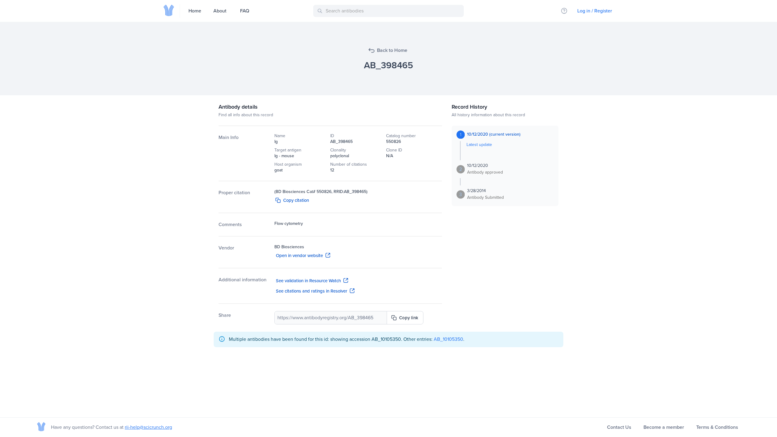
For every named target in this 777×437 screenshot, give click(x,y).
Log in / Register (594, 10)
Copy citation (296, 200)
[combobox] (389, 11)
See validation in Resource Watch (308, 280)
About (219, 10)
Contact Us (619, 427)
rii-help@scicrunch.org (148, 427)
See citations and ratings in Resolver (311, 291)
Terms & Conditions (717, 427)
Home (194, 10)
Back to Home (392, 50)
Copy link (408, 317)
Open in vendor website (299, 255)
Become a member (663, 427)
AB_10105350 (448, 339)
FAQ (244, 10)
